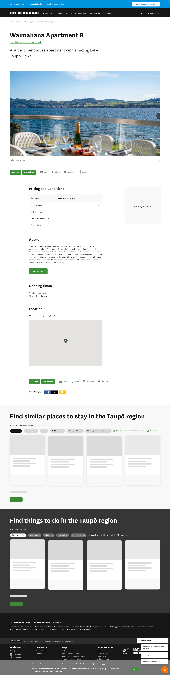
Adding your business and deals (73, 656)
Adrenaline (49, 535)
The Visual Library (103, 654)
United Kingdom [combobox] (151, 13)
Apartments (16, 431)
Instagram (17, 654)
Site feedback (41, 651)
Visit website (29, 172)
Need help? (40, 654)
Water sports (35, 535)
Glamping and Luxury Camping (98, 431)
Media (99, 651)
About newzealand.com (70, 654)
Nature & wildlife (78, 535)
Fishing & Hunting (18, 535)
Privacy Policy (101, 669)
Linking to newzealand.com (72, 659)
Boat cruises (62, 535)
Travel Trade (101, 656)
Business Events (103, 659)
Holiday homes (31, 431)
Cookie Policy (115, 669)
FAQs (64, 651)
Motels (44, 431)
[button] (48, 13)
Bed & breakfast (58, 431)
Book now (15, 172)
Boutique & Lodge (75, 431)
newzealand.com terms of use (81, 629)
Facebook (17, 658)
